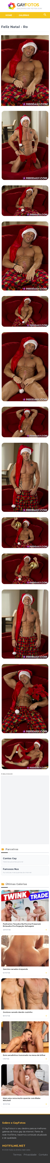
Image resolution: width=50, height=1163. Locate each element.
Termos (17, 1154)
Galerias (24, 15)
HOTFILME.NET (13, 1145)
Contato (43, 1154)
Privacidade (30, 1154)
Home (9, 15)
